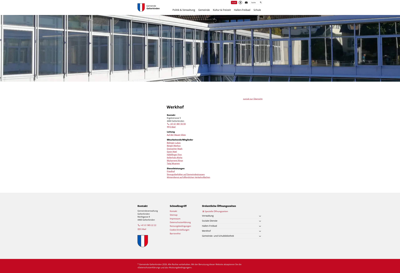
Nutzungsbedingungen (180, 226)
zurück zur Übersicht (252, 99)
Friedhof (171, 171)
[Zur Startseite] (148, 7)
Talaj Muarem (173, 163)
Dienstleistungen (176, 168)
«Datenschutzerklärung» (149, 267)
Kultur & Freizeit (222, 10)
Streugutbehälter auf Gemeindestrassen (186, 174)
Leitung (171, 131)
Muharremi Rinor (175, 160)
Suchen (260, 2)
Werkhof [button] (206, 230)
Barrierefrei (175, 233)
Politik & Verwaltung (183, 10)
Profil (234, 2)
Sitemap (174, 215)
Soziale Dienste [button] (209, 220)
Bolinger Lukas (174, 142)
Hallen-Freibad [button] (209, 225)
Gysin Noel (172, 151)
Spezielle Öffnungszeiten (216, 211)
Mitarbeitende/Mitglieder (180, 139)
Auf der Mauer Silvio (176, 134)
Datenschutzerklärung (180, 222)
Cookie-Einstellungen (179, 229)
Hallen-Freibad (242, 10)
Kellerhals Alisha (174, 157)
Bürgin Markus (174, 145)
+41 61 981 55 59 (178, 124)
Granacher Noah (174, 148)
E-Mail (173, 127)
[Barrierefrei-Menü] (240, 2)
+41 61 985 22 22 (148, 225)
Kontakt (171, 115)
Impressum (175, 218)
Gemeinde (204, 10)
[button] (246, 2)
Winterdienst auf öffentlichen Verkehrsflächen (188, 177)
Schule (257, 10)
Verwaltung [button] (208, 215)
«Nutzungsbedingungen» (180, 267)
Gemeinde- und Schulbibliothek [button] (218, 235)
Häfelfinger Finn (174, 154)
